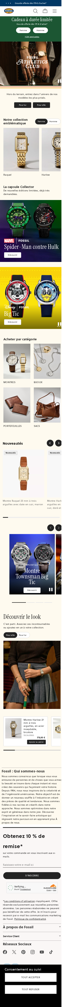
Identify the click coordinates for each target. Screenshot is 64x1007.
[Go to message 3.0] (10, 3)
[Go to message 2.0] (8, 3)
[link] (32, 231)
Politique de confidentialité (30, 919)
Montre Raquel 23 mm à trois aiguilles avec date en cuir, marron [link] (23, 502)
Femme (23, 30)
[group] (32, 564)
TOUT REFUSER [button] (31, 989)
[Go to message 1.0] (6, 3)
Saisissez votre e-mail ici (18, 865)
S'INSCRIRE (32, 875)
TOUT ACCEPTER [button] (30, 977)
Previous (7, 731)
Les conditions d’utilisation (19, 901)
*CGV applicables (32, 37)
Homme (41, 30)
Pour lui (22, 104)
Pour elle (41, 104)
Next (57, 731)
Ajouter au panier (36, 742)
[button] (50, 527)
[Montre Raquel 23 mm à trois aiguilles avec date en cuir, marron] (23, 474)
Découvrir (12, 254)
